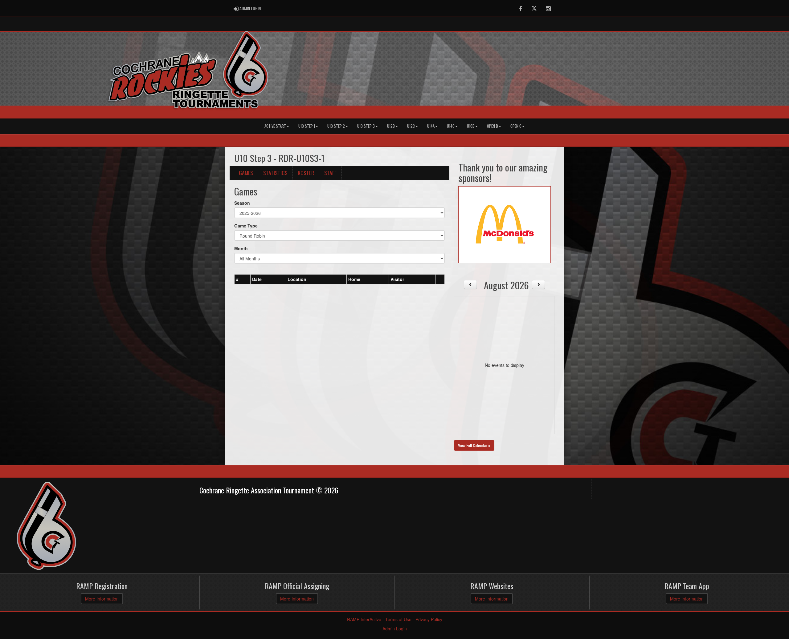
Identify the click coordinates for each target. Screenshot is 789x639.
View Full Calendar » (474, 445)
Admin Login (394, 628)
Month (241, 248)
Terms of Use (398, 619)
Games (246, 173)
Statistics (275, 173)
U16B (471, 126)
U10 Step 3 (366, 126)
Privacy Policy (428, 619)
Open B (492, 126)
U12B (391, 126)
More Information (102, 599)
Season (242, 203)
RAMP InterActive (364, 619)
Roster (306, 173)
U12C (411, 126)
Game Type (246, 226)
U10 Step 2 (336, 126)
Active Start (275, 126)
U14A (431, 126)
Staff (330, 173)
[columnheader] (243, 279)
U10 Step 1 (306, 126)
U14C (451, 126)
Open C (515, 126)
